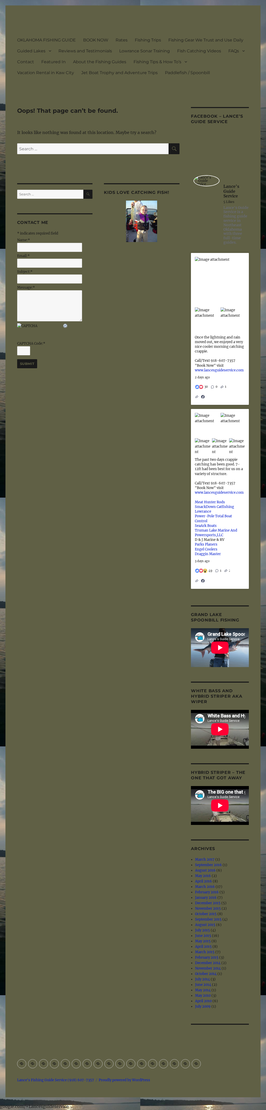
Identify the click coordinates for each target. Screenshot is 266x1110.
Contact (25, 61)
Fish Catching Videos (199, 50)
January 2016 (206, 897)
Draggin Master (208, 554)
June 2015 (203, 936)
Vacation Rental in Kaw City (45, 72)
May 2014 (203, 990)
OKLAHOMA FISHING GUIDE (46, 40)
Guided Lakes (31, 50)
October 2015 (206, 914)
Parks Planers (206, 544)
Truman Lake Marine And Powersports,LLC (216, 532)
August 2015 (205, 925)
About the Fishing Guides (99, 61)
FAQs (233, 50)
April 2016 (203, 881)
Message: (26, 287)
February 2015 (206, 957)
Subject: (24, 272)
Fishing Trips (148, 40)
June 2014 (203, 984)
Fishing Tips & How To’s (157, 61)
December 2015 (208, 903)
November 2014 (208, 968)
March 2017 (205, 859)
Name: (23, 240)
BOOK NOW (95, 40)
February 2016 (207, 892)
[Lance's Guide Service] (207, 180)
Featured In (53, 61)
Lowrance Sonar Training (144, 50)
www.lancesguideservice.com (219, 370)
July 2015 (202, 930)
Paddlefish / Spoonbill (187, 72)
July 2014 (202, 979)
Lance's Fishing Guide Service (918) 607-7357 (55, 1080)
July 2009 (203, 1006)
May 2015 (203, 941)
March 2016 (205, 887)
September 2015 (208, 919)
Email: (23, 256)
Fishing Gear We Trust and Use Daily (205, 40)
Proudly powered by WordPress (124, 1080)
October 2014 (206, 974)
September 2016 (208, 865)
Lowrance (203, 511)
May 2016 (203, 876)
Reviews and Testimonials (85, 50)
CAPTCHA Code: (31, 343)
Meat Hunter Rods (210, 502)
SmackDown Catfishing (214, 507)
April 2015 (203, 946)
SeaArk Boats (206, 526)
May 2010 (203, 995)
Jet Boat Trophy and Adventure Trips (119, 72)
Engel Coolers (206, 549)
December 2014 (208, 963)
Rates (122, 40)
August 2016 (205, 870)
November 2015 (208, 908)
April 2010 (203, 1001)
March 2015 (205, 952)
